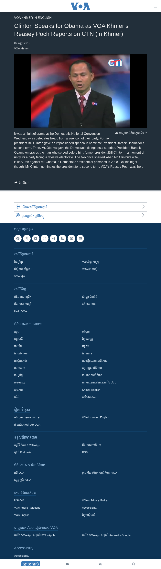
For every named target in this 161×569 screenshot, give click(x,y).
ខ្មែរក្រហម (87, 353)
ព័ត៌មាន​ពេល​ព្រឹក (22, 297)
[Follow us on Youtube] (35, 238)
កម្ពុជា (17, 331)
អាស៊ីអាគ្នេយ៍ (20, 360)
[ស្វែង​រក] (134, 564)
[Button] (21, 183)
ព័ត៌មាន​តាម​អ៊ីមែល (91, 445)
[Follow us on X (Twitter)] (26, 238)
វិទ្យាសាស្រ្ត (87, 339)
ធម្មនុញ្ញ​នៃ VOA (22, 480)
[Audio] (100, 564)
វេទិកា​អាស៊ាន (89, 304)
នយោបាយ (19, 368)
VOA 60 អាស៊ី (89, 269)
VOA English (21, 515)
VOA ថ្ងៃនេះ (20, 276)
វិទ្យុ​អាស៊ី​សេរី (88, 515)
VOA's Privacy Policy (95, 500)
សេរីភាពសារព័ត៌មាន (92, 375)
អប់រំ (16, 397)
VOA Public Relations (27, 507)
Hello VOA (20, 311)
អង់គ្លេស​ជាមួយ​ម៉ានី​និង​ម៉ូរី (27, 417)
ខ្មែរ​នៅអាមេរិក (21, 353)
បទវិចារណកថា (89, 397)
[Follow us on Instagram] (44, 238)
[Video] (67, 564)
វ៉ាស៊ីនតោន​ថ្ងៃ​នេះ (22, 269)
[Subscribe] (80, 238)
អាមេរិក (18, 346)
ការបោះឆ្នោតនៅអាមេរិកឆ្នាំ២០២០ (99, 382)
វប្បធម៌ (85, 346)
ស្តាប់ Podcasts (22, 452)
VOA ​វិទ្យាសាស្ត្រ (90, 262)
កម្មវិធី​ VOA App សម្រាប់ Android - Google (106, 535)
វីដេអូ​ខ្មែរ (18, 262)
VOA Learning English (95, 417)
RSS (85, 452)
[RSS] (62, 238)
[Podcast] (71, 238)
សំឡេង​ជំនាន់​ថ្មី (89, 297)
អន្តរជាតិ (18, 339)
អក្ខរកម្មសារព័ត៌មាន (92, 368)
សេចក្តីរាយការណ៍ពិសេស (95, 360)
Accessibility (89, 507)
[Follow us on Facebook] (18, 238)
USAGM (19, 500)
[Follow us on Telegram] (53, 238)
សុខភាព (18, 389)
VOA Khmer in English (33, 17)
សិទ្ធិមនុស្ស (19, 382)
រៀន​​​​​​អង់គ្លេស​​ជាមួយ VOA (27, 424)
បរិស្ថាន (86, 331)
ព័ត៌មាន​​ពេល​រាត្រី (22, 304)
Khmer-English (91, 389)
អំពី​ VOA (19, 472)
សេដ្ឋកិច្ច (18, 375)
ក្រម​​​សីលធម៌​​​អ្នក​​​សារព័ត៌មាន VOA (99, 472)
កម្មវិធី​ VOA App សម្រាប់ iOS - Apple (34, 535)
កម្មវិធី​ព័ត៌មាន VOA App (27, 445)
